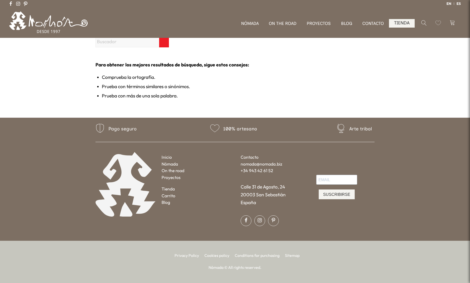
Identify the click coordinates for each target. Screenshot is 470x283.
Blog (166, 202)
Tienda (168, 189)
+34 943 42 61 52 (257, 170)
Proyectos (171, 177)
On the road (173, 170)
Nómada (170, 164)
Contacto (249, 157)
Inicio (167, 157)
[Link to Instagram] (18, 3)
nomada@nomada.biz (261, 164)
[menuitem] (449, 3)
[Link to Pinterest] (25, 3)
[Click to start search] (164, 41)
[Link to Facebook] (10, 3)
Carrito (168, 196)
